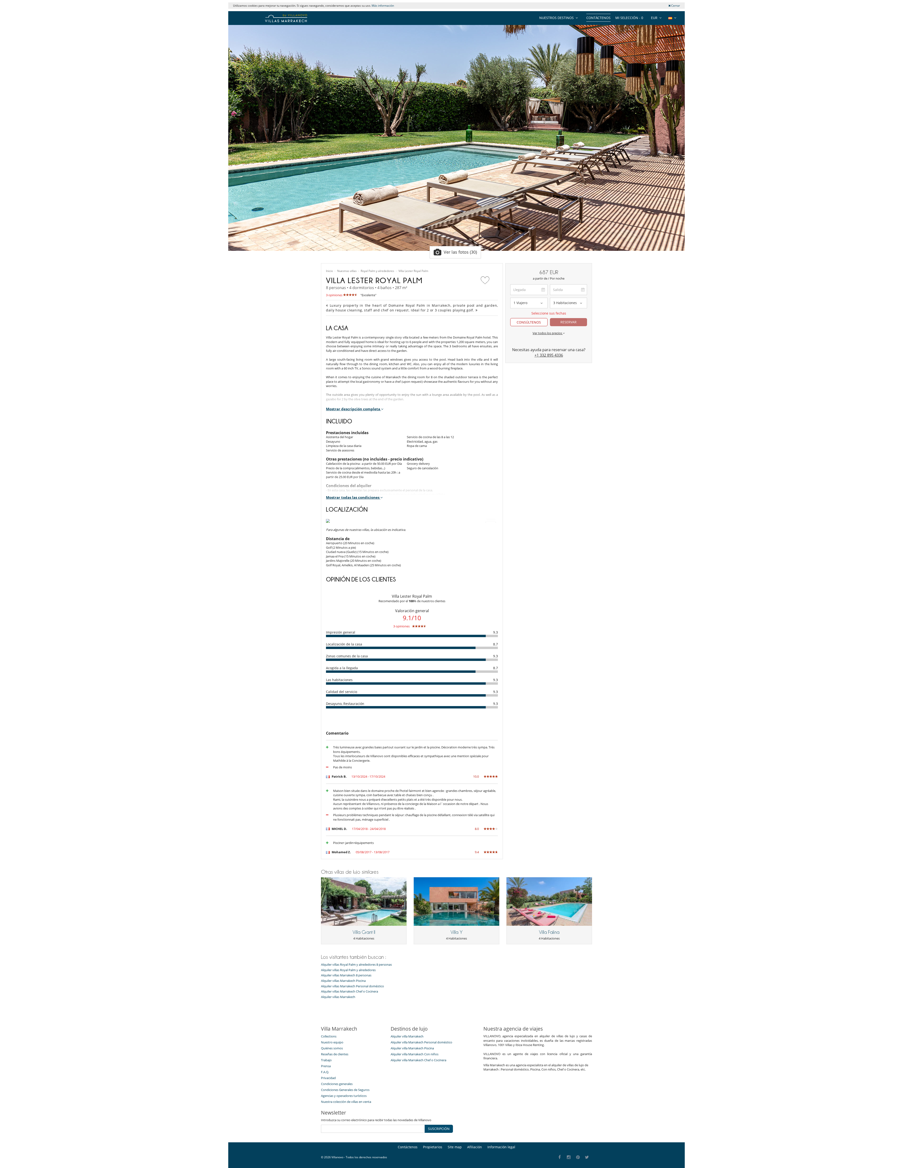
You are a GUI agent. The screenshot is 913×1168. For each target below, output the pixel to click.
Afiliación (474, 1147)
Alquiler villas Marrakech (338, 997)
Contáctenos (598, 17)
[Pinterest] (578, 1157)
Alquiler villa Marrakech (407, 1036)
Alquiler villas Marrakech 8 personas (346, 975)
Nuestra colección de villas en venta (346, 1102)
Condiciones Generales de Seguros (345, 1090)
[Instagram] (569, 1157)
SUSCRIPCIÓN (439, 1128)
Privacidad (328, 1078)
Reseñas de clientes (334, 1054)
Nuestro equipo (332, 1042)
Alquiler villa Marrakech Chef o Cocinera (418, 1060)
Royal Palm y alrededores (377, 271)
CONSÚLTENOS (529, 322)
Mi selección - (629, 17)
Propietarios (432, 1147)
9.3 (495, 632)
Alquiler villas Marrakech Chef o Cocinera (349, 991)
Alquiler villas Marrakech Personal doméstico (352, 986)
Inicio (329, 271)
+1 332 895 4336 (548, 355)
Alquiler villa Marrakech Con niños (414, 1054)
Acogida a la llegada (342, 668)
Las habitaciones (339, 680)
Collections (328, 1036)
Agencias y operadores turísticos (344, 1096)
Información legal (501, 1147)
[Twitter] (587, 1157)
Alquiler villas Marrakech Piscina (343, 981)
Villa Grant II (364, 932)
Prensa (326, 1066)
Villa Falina (549, 932)
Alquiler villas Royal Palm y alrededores (348, 970)
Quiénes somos (332, 1048)
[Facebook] (559, 1157)
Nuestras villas (347, 271)
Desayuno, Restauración (345, 703)
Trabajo (326, 1060)
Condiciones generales (337, 1084)
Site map (455, 1147)
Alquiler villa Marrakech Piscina (412, 1048)
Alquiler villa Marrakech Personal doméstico (421, 1042)
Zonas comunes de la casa (347, 656)
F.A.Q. (325, 1072)
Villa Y (457, 932)
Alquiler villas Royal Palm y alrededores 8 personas (356, 965)
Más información (383, 6)
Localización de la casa (344, 644)
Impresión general (340, 632)
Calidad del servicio (341, 691)
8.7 (495, 644)
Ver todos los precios (548, 333)
